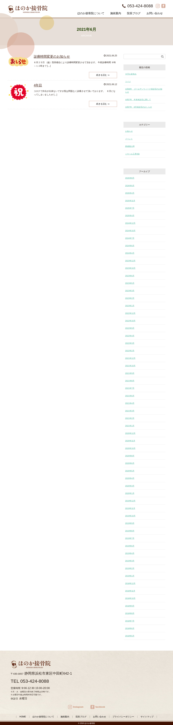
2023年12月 (130, 261)
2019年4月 (129, 553)
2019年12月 (130, 501)
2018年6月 (129, 628)
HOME (22, 717)
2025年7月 (129, 208)
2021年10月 (130, 366)
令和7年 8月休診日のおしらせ (138, 107)
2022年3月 (129, 343)
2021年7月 (129, 388)
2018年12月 (130, 583)
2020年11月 (130, 441)
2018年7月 (129, 621)
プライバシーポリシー (123, 717)
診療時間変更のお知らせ (52, 56)
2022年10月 (130, 321)
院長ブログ (134, 13)
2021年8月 (129, 381)
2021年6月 (129, 396)
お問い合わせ (155, 13)
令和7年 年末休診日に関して (138, 100)
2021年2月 (129, 418)
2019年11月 (130, 508)
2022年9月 (129, 328)
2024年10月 (130, 231)
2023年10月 (130, 268)
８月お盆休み (131, 74)
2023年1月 (129, 306)
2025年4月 (129, 215)
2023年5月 (129, 283)
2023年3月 (129, 291)
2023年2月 (129, 298)
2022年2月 (129, 351)
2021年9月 (129, 373)
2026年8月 (129, 178)
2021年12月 (130, 358)
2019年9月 (129, 523)
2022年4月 (129, 336)
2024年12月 (130, 223)
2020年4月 (129, 478)
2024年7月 (129, 238)
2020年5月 (129, 471)
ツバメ (128, 81)
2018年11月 (130, 591)
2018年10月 (130, 598)
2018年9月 (129, 606)
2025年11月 (130, 201)
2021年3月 (129, 411)
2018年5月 (129, 636)
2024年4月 (129, 253)
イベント (129, 139)
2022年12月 (130, 313)
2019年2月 (129, 568)
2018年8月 (129, 613)
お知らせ (129, 131)
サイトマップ (147, 717)
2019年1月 (129, 576)
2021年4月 (129, 403)
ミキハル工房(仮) (132, 154)
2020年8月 (129, 456)
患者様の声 (130, 146)
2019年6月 (129, 546)
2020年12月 (130, 433)
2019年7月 (129, 538)
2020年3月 (129, 486)
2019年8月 (129, 531)
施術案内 (115, 13)
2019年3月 (129, 561)
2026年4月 (129, 193)
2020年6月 (129, 463)
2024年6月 (129, 246)
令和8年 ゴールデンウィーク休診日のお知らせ (143, 90)
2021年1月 (129, 426)
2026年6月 (129, 186)
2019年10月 (130, 516)
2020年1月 (129, 493)
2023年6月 (129, 276)
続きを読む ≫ (103, 75)
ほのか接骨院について (90, 13)
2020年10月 (130, 448)
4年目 (38, 85)
